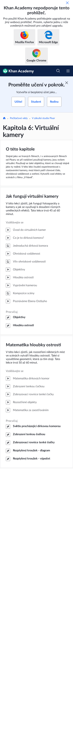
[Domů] (4, 118)
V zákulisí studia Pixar (43, 118)
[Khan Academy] (17, 71)
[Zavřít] (67, 3)
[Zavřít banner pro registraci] (66, 82)
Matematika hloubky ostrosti (33, 345)
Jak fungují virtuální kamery (32, 196)
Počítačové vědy (19, 118)
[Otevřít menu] (68, 71)
